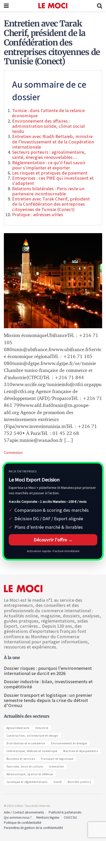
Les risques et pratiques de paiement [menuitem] (49, 173)
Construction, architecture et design (32, 735)
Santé (58, 782)
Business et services (20, 759)
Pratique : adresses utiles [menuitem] (37, 214)
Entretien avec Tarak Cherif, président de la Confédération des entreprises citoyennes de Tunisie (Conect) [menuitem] (51, 204)
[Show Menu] (6, 5)
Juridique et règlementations (27, 782)
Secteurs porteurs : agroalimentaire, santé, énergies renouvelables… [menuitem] (49, 154)
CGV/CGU (70, 817)
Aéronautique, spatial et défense (29, 774)
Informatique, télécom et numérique (31, 751)
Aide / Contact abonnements (24, 812)
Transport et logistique (57, 759)
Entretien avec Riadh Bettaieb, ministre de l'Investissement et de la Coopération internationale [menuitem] (53, 141)
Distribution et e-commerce (25, 743)
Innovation (56, 766)
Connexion (13, 452)
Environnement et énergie (69, 743)
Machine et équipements (80, 751)
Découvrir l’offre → (53, 540)
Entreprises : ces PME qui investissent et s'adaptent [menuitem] (53, 180)
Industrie (41, 728)
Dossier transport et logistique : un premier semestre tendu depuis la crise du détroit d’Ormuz (48, 700)
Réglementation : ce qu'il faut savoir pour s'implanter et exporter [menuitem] (48, 165)
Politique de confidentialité (22, 822)
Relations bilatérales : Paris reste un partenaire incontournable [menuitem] (48, 191)
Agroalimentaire (17, 728)
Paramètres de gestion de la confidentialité (33, 828)
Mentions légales (47, 817)
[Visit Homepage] (52, 5)
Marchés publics (79, 782)
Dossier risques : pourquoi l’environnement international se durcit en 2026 (48, 670)
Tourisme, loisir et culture (24, 766)
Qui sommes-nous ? (18, 817)
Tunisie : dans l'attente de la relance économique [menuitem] (48, 112)
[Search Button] (99, 5)
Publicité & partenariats (65, 812)
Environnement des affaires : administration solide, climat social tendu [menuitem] (48, 126)
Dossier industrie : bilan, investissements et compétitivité (48, 684)
